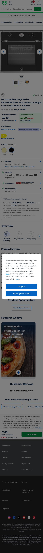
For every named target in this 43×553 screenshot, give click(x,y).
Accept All (21, 287)
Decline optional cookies (21, 294)
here (7, 274)
